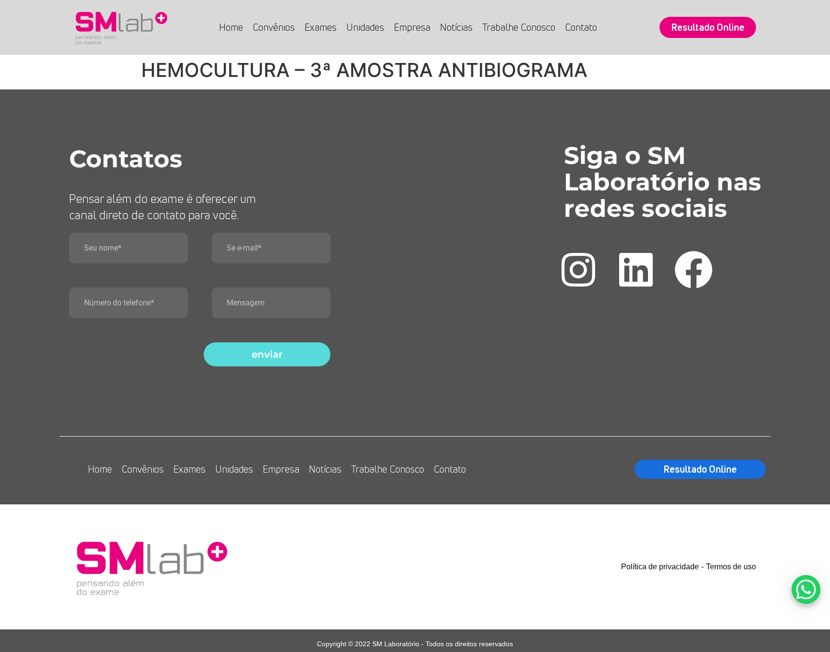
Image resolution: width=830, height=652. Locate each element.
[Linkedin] (636, 270)
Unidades (365, 27)
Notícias (456, 27)
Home (231, 27)
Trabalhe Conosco (518, 27)
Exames (321, 27)
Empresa (412, 27)
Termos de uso (731, 567)
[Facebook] (693, 270)
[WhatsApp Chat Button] (806, 589)
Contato (581, 27)
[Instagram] (578, 270)
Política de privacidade (660, 567)
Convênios (274, 27)
